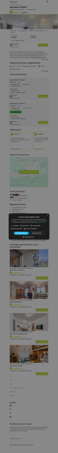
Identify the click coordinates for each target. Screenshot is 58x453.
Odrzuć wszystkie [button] (37, 233)
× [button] (47, 215)
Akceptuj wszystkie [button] (21, 233)
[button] (29, 237)
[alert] (29, 226)
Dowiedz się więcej (42, 222)
